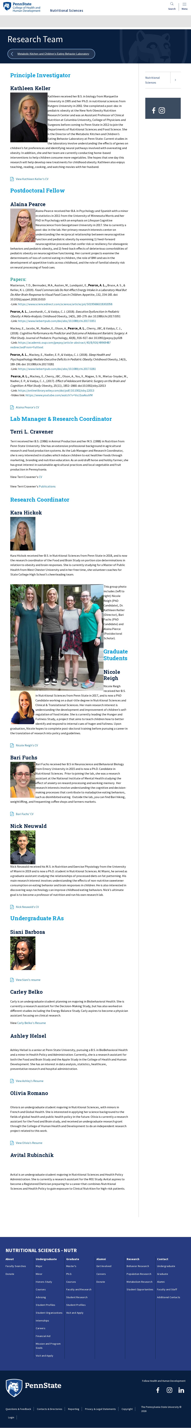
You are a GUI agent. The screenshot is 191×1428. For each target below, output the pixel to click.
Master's (71, 1266)
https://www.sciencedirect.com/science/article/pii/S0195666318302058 (65, 304)
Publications (47, 486)
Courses (41, 1289)
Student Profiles (45, 1305)
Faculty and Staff (167, 1289)
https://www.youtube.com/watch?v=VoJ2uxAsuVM (59, 395)
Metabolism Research (139, 1281)
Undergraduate (46, 1259)
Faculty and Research (79, 1289)
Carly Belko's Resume (31, 1023)
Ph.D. (69, 1274)
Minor (39, 1274)
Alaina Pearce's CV (27, 407)
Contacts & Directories (49, 1409)
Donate (10, 1274)
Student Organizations (49, 1312)
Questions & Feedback (18, 1409)
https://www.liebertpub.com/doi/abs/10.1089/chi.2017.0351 (57, 321)
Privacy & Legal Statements (100, 1409)
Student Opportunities (140, 1289)
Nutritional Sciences (152, 80)
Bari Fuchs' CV (24, 814)
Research (133, 1259)
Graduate (72, 1259)
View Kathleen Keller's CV (32, 179)
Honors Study (44, 1281)
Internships (42, 1320)
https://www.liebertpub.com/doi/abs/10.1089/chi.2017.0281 (57, 369)
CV (40, 477)
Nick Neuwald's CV (27, 907)
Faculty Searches (16, 1266)
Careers (40, 1328)
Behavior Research (138, 1266)
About (10, 1259)
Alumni (101, 1259)
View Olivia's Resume (29, 1143)
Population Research (139, 1274)
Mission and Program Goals (48, 1345)
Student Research (76, 1297)
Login (11, 1417)
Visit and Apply (44, 1355)
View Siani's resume (28, 980)
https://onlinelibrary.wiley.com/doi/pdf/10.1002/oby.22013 (56, 390)
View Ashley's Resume (29, 1081)
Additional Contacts (168, 1297)
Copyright (127, 1409)
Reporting (73, 1409)
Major (39, 1266)
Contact (162, 1259)
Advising (41, 1297)
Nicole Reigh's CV (27, 745)
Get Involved (104, 1266)
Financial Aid (43, 1336)
